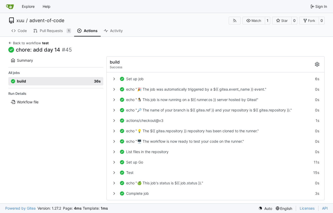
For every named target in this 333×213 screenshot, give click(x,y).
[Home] (10, 6)
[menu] (265, 208)
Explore (28, 6)
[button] (253, 20)
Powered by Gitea (20, 208)
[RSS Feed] (235, 20)
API (325, 208)
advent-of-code (46, 20)
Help (46, 6)
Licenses (307, 208)
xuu (20, 20)
